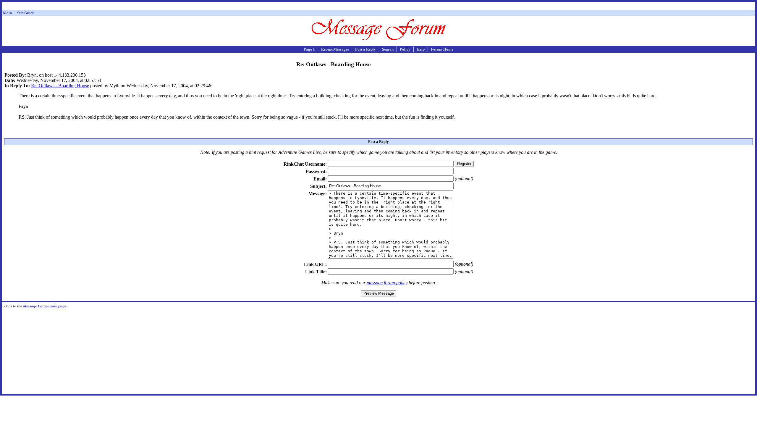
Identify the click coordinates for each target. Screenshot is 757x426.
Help (421, 49)
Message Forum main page (44, 306)
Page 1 (309, 49)
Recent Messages (335, 49)
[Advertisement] (378, 6)
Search (388, 49)
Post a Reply (365, 49)
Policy (405, 49)
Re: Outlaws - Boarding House (60, 85)
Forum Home (442, 49)
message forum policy (387, 282)
